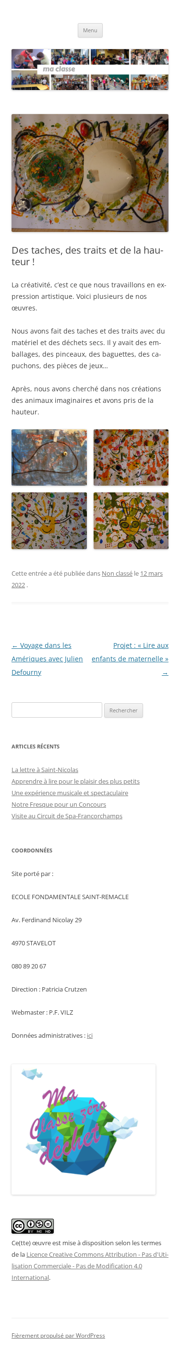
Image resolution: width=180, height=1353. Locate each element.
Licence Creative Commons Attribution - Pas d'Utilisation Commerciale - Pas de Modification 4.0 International (90, 1266)
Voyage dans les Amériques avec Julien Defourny (47, 659)
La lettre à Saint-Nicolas (45, 769)
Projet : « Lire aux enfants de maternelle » (130, 659)
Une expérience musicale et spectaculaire (70, 792)
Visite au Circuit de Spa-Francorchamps (67, 816)
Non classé (117, 573)
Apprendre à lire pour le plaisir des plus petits (76, 781)
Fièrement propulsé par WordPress (58, 1335)
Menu (90, 30)
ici (90, 1035)
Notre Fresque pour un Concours (59, 804)
